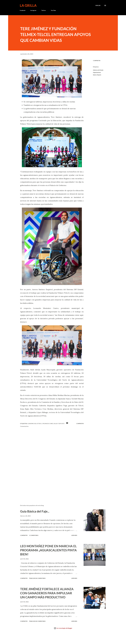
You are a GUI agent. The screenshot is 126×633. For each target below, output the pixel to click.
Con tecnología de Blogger (64, 628)
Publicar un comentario (37, 578)
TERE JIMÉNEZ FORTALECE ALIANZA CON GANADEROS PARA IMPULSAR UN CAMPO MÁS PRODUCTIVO (47, 593)
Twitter (43, 10)
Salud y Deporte (97, 75)
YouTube (53, 10)
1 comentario (33, 535)
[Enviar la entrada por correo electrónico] (67, 423)
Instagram (33, 10)
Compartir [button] (96, 60)
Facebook (22, 10)
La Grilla (28, 5)
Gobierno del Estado (98, 70)
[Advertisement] (49, 483)
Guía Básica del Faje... (34, 511)
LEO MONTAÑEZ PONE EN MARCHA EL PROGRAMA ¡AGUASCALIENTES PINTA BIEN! (48, 550)
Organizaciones (97, 72)
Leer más (74, 535)
